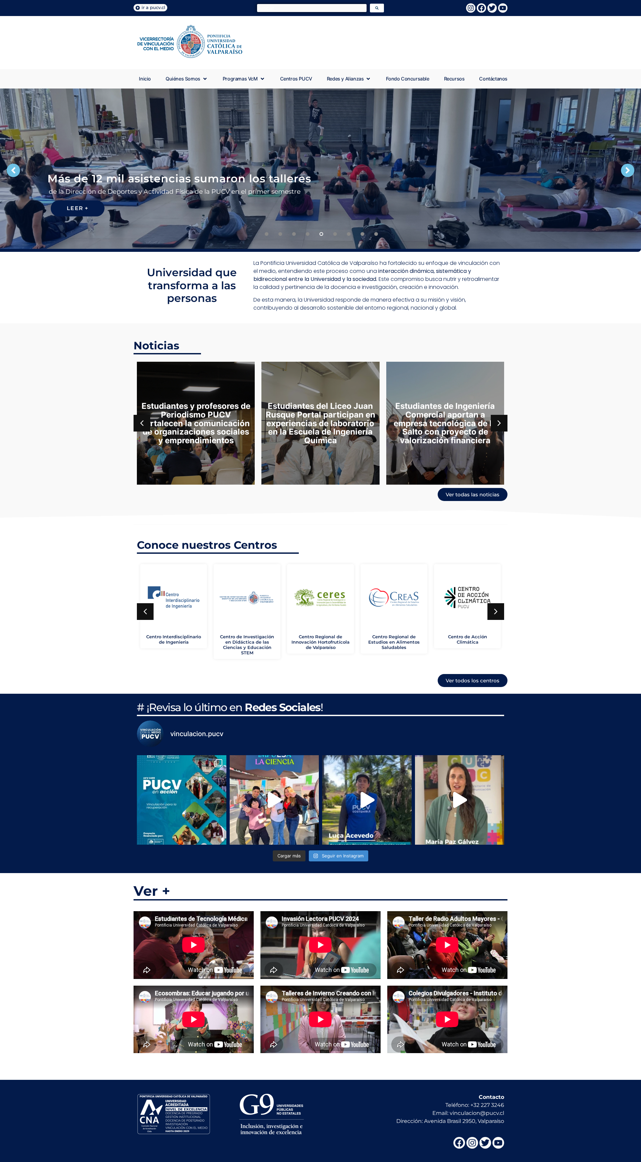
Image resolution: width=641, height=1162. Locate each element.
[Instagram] (470, 8)
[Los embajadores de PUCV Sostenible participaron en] (367, 800)
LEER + (77, 208)
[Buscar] (312, 8)
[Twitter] (492, 8)
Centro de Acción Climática (320, 639)
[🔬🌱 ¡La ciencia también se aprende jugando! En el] (274, 800)
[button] (187, 78)
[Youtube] (502, 8)
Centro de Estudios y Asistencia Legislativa (394, 639)
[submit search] (377, 8)
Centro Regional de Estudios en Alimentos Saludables (247, 642)
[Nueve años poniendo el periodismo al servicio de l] (459, 800)
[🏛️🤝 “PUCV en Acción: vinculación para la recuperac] (181, 800)
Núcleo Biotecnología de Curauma (467, 639)
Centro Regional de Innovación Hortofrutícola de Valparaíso (174, 642)
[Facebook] (481, 8)
